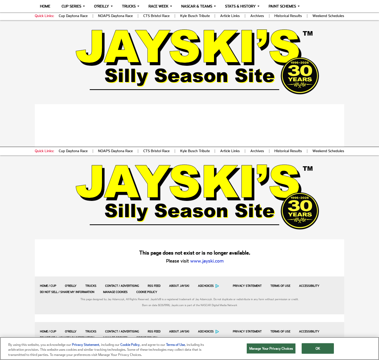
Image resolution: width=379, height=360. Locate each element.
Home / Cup (48, 286)
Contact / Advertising (122, 286)
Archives (257, 16)
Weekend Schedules (328, 16)
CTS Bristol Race (156, 16)
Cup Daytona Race (73, 16)
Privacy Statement (247, 286)
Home (45, 6)
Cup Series (71, 6)
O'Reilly (101, 6)
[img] (189, 61)
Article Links (230, 16)
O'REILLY (71, 286)
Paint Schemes (282, 6)
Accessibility (309, 286)
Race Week (158, 6)
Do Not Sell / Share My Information (67, 292)
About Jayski (179, 286)
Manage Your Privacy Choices (271, 348)
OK (318, 348)
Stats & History (240, 6)
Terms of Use (280, 286)
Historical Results (288, 16)
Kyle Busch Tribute (195, 16)
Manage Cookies (115, 292)
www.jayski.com (207, 261)
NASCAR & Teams (196, 6)
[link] (190, 61)
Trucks (129, 6)
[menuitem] (47, 286)
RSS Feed (154, 286)
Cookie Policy (146, 292)
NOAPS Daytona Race (115, 16)
